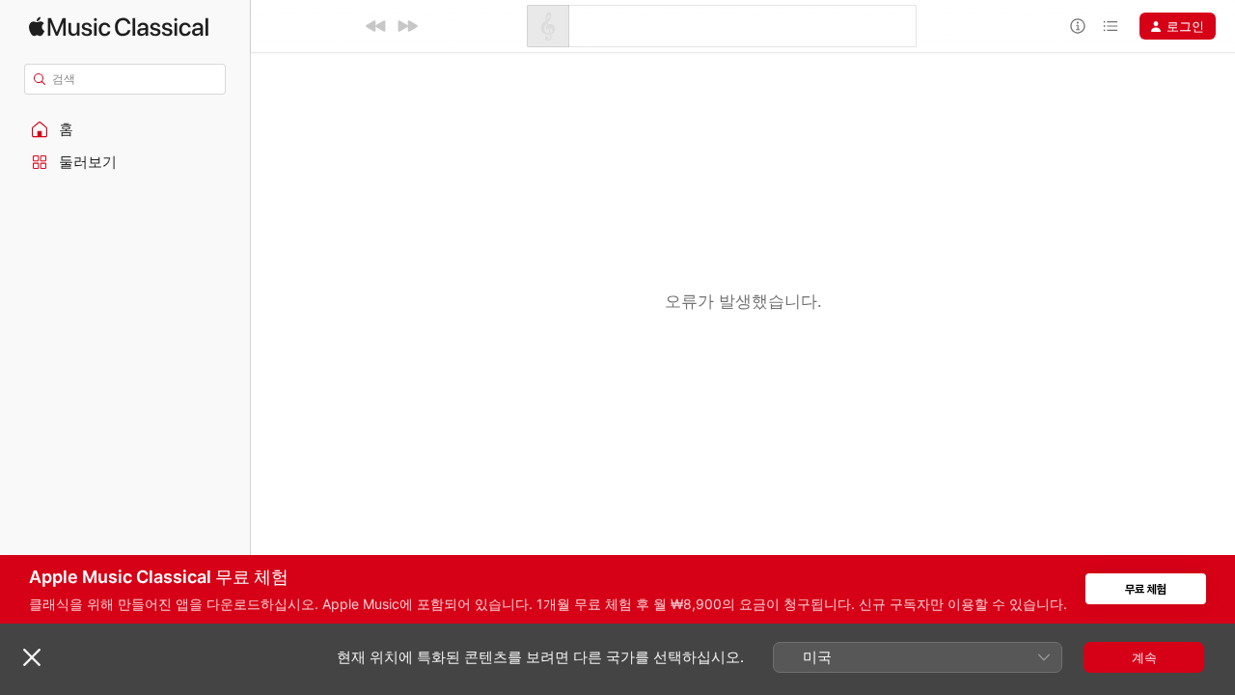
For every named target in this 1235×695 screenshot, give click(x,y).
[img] (118, 26)
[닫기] (32, 657)
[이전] (376, 26)
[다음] (407, 26)
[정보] (1077, 26)
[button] (125, 129)
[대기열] (1110, 26)
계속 (1144, 657)
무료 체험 (1145, 589)
